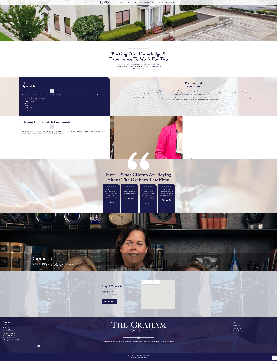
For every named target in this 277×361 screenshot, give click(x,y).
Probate (154, 2)
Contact (172, 2)
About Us (236, 323)
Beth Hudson (7, 327)
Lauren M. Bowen (8, 330)
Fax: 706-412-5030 (9, 335)
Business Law (163, 2)
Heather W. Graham (9, 325)
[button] (111, 138)
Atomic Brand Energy (142, 357)
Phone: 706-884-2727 (10, 333)
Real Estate (236, 326)
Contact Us (236, 336)
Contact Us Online (57, 266)
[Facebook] (39, 346)
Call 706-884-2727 (39, 264)
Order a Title (237, 328)
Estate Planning (144, 2)
